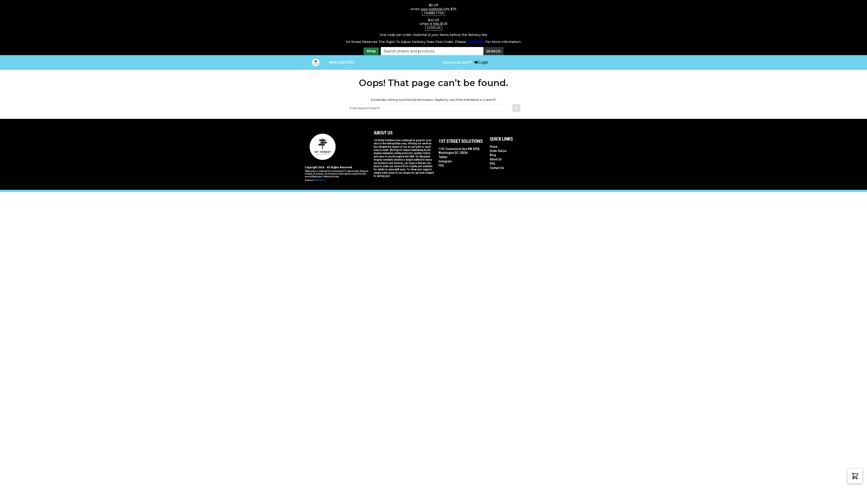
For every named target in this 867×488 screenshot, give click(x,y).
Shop (371, 51)
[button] (855, 476)
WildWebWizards (319, 180)
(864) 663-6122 (341, 62)
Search (493, 51)
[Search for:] (428, 108)
